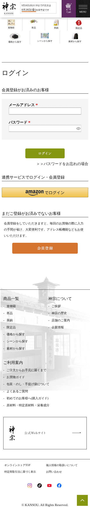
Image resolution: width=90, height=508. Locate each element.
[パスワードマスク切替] (78, 128)
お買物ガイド (16, 377)
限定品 (11, 327)
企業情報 (58, 327)
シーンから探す (17, 341)
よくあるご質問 (17, 391)
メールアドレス (24, 105)
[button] (45, 192)
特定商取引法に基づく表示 (20, 471)
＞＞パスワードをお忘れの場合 (62, 164)
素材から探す (16, 348)
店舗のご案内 (61, 320)
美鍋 (10, 320)
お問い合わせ (54, 471)
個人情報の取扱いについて (62, 465)
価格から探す (16, 334)
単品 (10, 313)
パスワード (20, 122)
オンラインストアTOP (17, 465)
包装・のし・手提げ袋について (28, 384)
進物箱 (11, 306)
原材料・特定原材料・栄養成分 (28, 405)
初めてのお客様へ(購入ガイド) (27, 398)
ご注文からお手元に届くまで (26, 370)
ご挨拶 (56, 306)
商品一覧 (11, 298)
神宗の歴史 (59, 313)
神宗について (60, 298)
